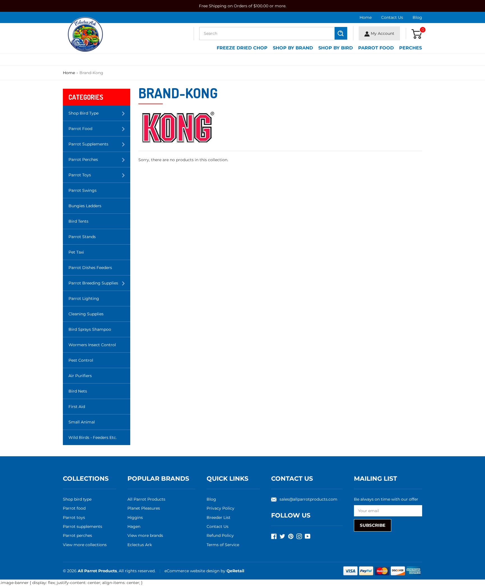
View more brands (145, 535)
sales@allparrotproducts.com (308, 499)
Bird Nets (77, 391)
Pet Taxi (76, 252)
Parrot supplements (82, 526)
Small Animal (81, 422)
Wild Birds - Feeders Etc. (92, 437)
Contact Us (392, 17)
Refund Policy (220, 535)
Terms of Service (223, 544)
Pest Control (80, 360)
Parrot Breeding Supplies (99, 285)
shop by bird (335, 48)
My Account (382, 33)
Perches (410, 48)
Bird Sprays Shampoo (89, 329)
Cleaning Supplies (86, 313)
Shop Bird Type (99, 115)
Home (366, 17)
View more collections (85, 544)
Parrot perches (77, 535)
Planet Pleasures (143, 508)
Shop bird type (77, 499)
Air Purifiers (80, 375)
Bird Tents (78, 221)
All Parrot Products (146, 499)
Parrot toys (74, 517)
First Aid (76, 406)
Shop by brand (293, 48)
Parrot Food (376, 48)
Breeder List (218, 517)
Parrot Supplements (99, 146)
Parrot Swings (82, 190)
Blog (417, 17)
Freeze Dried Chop (242, 48)
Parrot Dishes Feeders (90, 267)
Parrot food (74, 508)
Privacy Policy (220, 508)
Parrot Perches (99, 162)
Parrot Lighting (83, 298)
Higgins (135, 517)
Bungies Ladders (84, 205)
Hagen (133, 526)
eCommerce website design (192, 570)
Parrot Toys (99, 177)
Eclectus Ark (139, 544)
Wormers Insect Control (92, 344)
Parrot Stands (82, 236)
